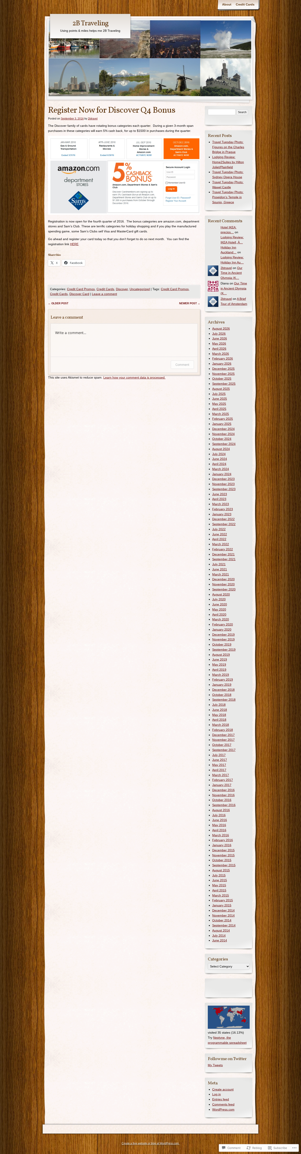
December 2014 (223, 910)
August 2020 (221, 594)
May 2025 (219, 403)
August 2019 (221, 654)
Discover (122, 289)
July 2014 (219, 935)
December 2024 (223, 429)
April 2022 (219, 539)
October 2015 (221, 860)
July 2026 (219, 333)
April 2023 (219, 499)
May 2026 (219, 343)
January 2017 (221, 785)
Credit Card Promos (81, 289)
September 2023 (224, 489)
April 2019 (219, 669)
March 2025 (220, 414)
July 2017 (219, 755)
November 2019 (223, 639)
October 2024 (221, 439)
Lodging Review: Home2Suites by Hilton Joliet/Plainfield (228, 162)
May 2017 (219, 765)
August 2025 (221, 388)
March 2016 (220, 835)
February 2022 (222, 549)
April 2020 (219, 614)
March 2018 (220, 724)
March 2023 (220, 504)
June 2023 (219, 494)
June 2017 (219, 760)
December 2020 (223, 579)
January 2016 (221, 845)
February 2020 (222, 624)
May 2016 (219, 825)
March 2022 (220, 544)
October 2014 (221, 920)
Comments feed (223, 1104)
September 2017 (224, 750)
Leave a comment (104, 294)
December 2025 (223, 368)
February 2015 (222, 900)
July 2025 (219, 394)
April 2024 (219, 464)
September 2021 (224, 559)
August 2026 (221, 328)
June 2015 (219, 880)
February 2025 (222, 418)
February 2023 (222, 509)
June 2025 (219, 398)
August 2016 (221, 810)
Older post (58, 303)
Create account (223, 1089)
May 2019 (219, 664)
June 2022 (219, 534)
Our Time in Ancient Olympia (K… (231, 273)
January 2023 (221, 514)
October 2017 (221, 745)
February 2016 (222, 840)
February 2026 (222, 358)
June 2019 (219, 659)
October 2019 (221, 644)
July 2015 (219, 875)
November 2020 (223, 584)
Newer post (189, 303)
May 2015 (219, 885)
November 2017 (223, 739)
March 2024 (220, 469)
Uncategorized (140, 289)
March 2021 (220, 574)
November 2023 (223, 484)
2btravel (93, 118)
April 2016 (219, 830)
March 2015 (220, 895)
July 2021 (219, 564)
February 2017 (222, 780)
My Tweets (215, 1065)
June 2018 (219, 709)
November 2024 (223, 434)
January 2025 (221, 424)
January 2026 (221, 363)
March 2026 (220, 353)
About (226, 4)
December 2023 (223, 479)
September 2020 (224, 589)
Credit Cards (245, 4)
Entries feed (220, 1099)
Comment (182, 364)
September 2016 (224, 805)
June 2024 (219, 459)
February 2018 (222, 730)
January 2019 (221, 684)
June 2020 (219, 604)
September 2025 (224, 383)
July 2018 (219, 704)
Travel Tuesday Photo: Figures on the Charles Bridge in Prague (228, 147)
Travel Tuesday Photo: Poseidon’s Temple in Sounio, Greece (227, 197)
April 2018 (219, 719)
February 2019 (222, 679)
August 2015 (221, 870)
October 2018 (221, 695)
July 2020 (219, 599)
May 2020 (219, 609)
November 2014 (223, 915)
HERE (74, 244)
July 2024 (219, 454)
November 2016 (223, 795)
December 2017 (223, 735)
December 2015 (223, 850)
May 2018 (219, 715)
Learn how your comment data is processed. (134, 377)
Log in (216, 1094)
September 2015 (224, 865)
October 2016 (221, 800)
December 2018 (223, 689)
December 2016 (223, 790)
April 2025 (219, 409)
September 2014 (224, 925)
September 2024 (224, 444)
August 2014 (221, 930)
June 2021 (219, 569)
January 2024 (221, 474)
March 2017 (220, 775)
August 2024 (221, 449)
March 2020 (220, 619)
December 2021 (223, 554)
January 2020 (221, 629)
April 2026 (219, 348)
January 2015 (221, 905)
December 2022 (223, 519)
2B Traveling (90, 23)
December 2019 (223, 634)
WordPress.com (223, 1109)
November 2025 (223, 373)
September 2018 (224, 699)
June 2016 (219, 820)
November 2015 (223, 855)
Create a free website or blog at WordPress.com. (150, 1143)
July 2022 (219, 529)
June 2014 (219, 940)
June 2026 (219, 338)
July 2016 (219, 815)
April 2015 (219, 890)
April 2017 (219, 770)
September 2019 (224, 649)
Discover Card (79, 294)
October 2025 (221, 378)
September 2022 (224, 524)
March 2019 (220, 674)
